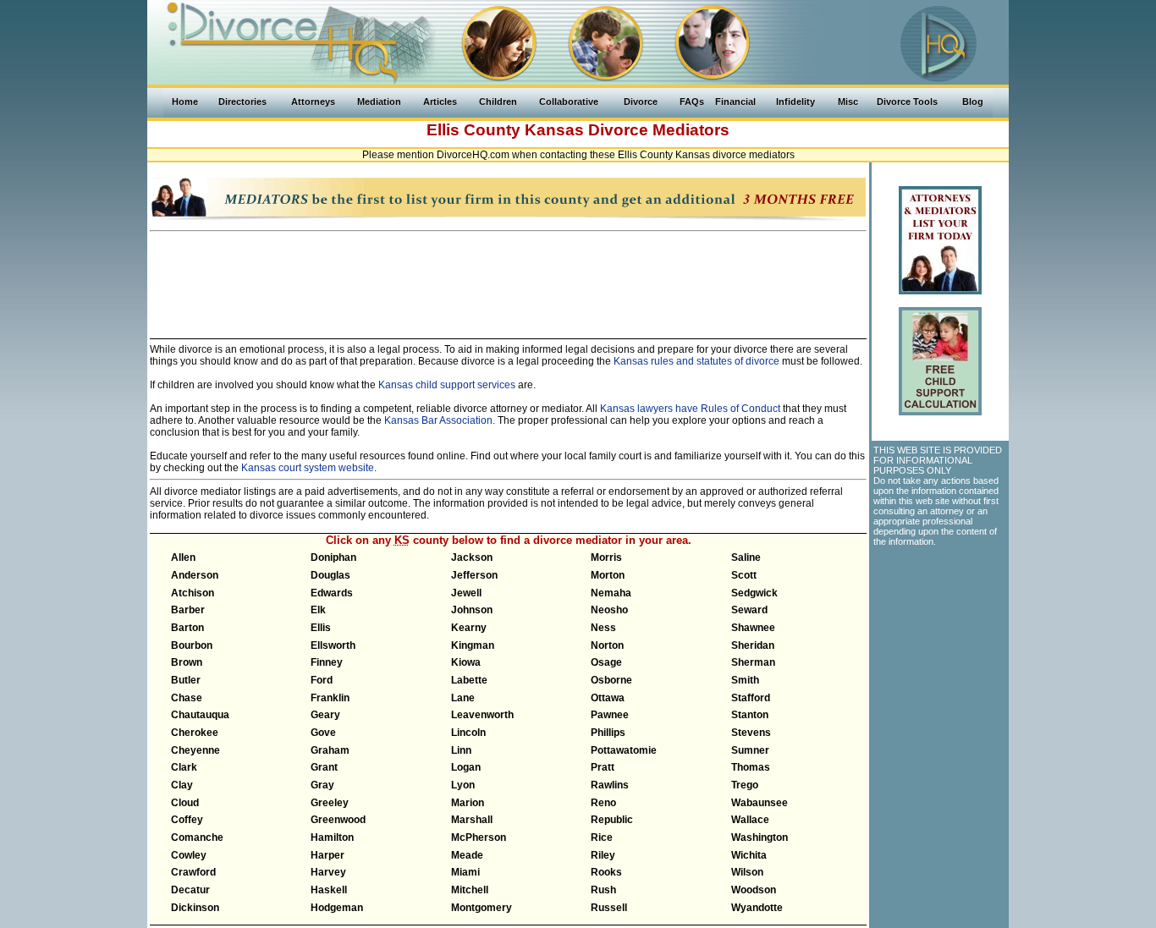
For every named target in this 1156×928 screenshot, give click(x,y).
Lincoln (468, 733)
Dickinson (195, 908)
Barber (188, 610)
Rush (603, 890)
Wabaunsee (759, 803)
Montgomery (481, 908)
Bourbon (191, 645)
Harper (327, 855)
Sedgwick (754, 593)
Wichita (749, 855)
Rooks (606, 872)
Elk (318, 610)
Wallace (750, 820)
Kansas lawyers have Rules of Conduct (690, 409)
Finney (327, 662)
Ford (322, 680)
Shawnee (753, 628)
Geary (325, 715)
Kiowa (466, 662)
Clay (182, 785)
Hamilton (332, 837)
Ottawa (608, 698)
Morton (608, 575)
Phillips (608, 733)
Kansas (554, 130)
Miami (465, 872)
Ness (603, 628)
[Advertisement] (509, 277)
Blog (972, 101)
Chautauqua (200, 715)
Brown (186, 662)
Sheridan (752, 645)
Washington (759, 837)
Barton (187, 628)
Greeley (330, 803)
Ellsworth (333, 645)
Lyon (463, 785)
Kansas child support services (446, 385)
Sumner (750, 750)
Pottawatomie (624, 750)
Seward (749, 610)
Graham (330, 750)
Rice (602, 837)
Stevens (751, 733)
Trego (744, 785)
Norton (607, 645)
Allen (183, 557)
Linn (461, 750)
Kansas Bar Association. (439, 420)
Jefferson (474, 575)
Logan (466, 767)
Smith (745, 680)
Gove (323, 733)
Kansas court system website (307, 468)
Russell (609, 908)
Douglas (330, 575)
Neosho (609, 610)
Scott (744, 575)
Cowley (188, 855)
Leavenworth (482, 715)
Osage (606, 662)
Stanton (749, 715)
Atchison (192, 593)
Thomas (750, 767)
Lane (463, 698)
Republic (612, 820)
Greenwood (338, 820)
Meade (467, 855)
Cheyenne (195, 750)
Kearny (469, 628)
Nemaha (611, 593)
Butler (186, 680)
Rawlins (610, 785)
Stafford (750, 698)
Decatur (190, 890)
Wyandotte (757, 908)
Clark (184, 767)
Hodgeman (337, 908)
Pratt (602, 767)
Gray (322, 785)
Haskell (329, 890)
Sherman (753, 662)
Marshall (472, 820)
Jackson (472, 557)
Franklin (330, 698)
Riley (603, 855)
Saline (746, 557)
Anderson (194, 575)
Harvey (328, 872)
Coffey (187, 820)
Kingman (472, 645)
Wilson (747, 872)
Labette (469, 680)
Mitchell (469, 890)
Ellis (321, 628)
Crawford (193, 872)
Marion (467, 803)
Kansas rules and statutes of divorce (696, 361)
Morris (606, 557)
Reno (603, 803)
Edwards (332, 593)
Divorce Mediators (658, 130)
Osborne (611, 680)
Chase (186, 698)
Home (185, 101)
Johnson (472, 610)
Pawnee (610, 715)
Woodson (753, 890)
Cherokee (194, 733)
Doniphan (333, 557)
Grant (324, 767)
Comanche (197, 837)
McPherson (478, 837)
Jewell (466, 593)
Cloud (185, 803)
